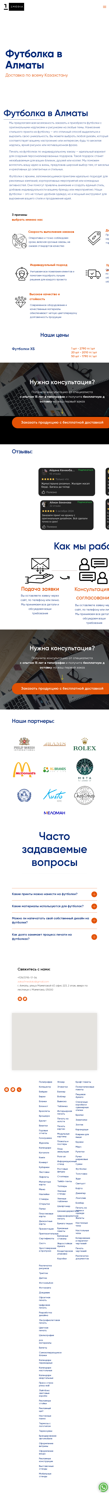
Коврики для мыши (82, 1135)
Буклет (43, 1121)
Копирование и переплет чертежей (83, 1241)
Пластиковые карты (46, 1215)
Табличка (62, 1106)
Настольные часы (82, 1232)
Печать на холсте (62, 1120)
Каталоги (44, 1153)
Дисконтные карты (45, 1222)
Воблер (61, 1097)
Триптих (43, 1273)
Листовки (44, 1172)
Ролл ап (61, 1157)
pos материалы (45, 1341)
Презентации (46, 1229)
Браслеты (44, 1111)
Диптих (43, 1278)
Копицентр (45, 1087)
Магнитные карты (45, 1183)
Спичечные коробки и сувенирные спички (82, 1106)
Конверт (43, 1162)
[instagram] (20, 999)
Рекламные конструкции (46, 1460)
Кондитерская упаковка (65, 1252)
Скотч (42, 1243)
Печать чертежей (81, 1249)
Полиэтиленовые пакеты (85, 1088)
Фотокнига (45, 1288)
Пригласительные (48, 1234)
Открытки (44, 1204)
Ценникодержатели (68, 1211)
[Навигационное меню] (104, 7)
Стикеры (44, 1199)
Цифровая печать (44, 1306)
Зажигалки (81, 1120)
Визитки (43, 1126)
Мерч (78, 1147)
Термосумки (45, 1431)
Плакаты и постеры (62, 1142)
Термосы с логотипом (45, 1424)
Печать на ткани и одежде (81, 1211)
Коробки (62, 1259)
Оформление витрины (46, 1444)
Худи (78, 1179)
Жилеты (80, 1218)
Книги (42, 1158)
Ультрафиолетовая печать (49, 1321)
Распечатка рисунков (45, 1267)
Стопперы (63, 1177)
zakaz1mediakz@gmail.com (33, 981)
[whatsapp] (25, 999)
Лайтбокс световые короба (44, 1393)
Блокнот (43, 1106)
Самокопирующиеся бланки (50, 1354)
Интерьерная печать (64, 1112)
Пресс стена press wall (46, 1384)
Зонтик (79, 1125)
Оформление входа (46, 1452)
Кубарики (44, 1167)
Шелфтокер (63, 1206)
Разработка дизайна (45, 1314)
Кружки (79, 1142)
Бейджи (43, 1092)
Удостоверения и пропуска (47, 1249)
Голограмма (45, 1138)
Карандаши (82, 1130)
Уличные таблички (62, 1200)
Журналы (44, 1143)
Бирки (42, 1097)
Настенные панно (45, 1417)
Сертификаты (46, 1239)
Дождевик (44, 1293)
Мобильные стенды (45, 1475)
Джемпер (81, 1193)
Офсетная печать (44, 1298)
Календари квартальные (46, 1376)
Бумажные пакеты (62, 1229)
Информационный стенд (67, 1162)
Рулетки (80, 1152)
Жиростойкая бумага (64, 1245)
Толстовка (81, 1174)
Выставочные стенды (46, 1467)
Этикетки (62, 1087)
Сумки (79, 1164)
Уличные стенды (61, 1192)
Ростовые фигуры (62, 1170)
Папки (42, 1209)
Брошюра (44, 1116)
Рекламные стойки (45, 1402)
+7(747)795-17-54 (27, 977)
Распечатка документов (82, 1257)
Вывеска (61, 1101)
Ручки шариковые (82, 1158)
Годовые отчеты (43, 1132)
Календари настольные (45, 1369)
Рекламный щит (45, 1409)
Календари (45, 1148)
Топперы (62, 1186)
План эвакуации (63, 1150)
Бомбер (80, 1203)
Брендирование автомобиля (47, 1437)
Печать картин (61, 1127)
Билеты (43, 1348)
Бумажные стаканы (62, 1237)
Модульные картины (63, 1135)
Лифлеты (44, 1177)
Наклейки (44, 1194)
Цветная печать (43, 1329)
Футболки (81, 1169)
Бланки (43, 1101)
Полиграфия (45, 1082)
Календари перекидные (46, 1361)
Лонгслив (81, 1198)
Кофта (79, 1188)
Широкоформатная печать (67, 1217)
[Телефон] (19, 1091)
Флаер (61, 1082)
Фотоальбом (46, 1283)
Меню (42, 1189)
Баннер (61, 1092)
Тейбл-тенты (64, 1181)
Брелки (79, 1115)
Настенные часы (82, 1224)
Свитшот (81, 1184)
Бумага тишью (65, 1224)
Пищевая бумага (80, 1095)
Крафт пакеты (83, 1082)
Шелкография (46, 1335)
